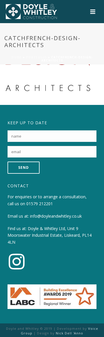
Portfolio (36, 57)
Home (16, 57)
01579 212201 (39, 203)
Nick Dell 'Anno (69, 333)
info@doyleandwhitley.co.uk (56, 216)
